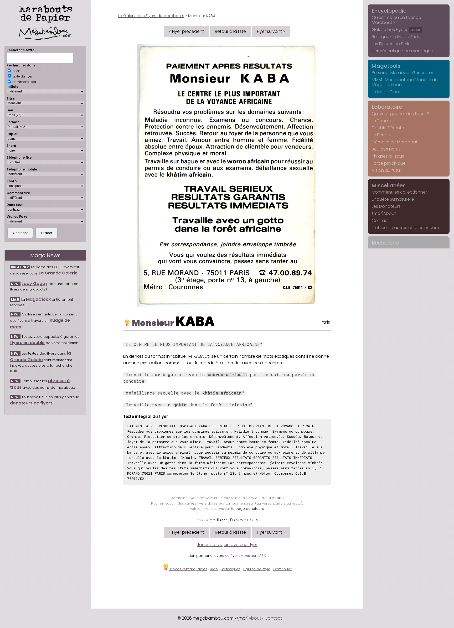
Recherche (385, 242)
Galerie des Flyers (396, 30)
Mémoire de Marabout (394, 142)
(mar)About (384, 213)
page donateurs (249, 508)
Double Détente (388, 128)
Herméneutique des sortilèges (402, 51)
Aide (214, 569)
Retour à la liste (230, 31)
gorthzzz (218, 520)
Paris (325, 322)
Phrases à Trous (388, 156)
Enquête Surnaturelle (393, 199)
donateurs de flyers (31, 403)
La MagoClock (386, 92)
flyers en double (27, 343)
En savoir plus (244, 520)
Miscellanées (389, 185)
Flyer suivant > (271, 31)
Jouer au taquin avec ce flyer (227, 545)
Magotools (386, 66)
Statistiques (230, 569)
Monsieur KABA (253, 555)
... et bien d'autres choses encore (405, 228)
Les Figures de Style (391, 44)
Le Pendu (381, 135)
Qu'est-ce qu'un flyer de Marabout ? (396, 19)
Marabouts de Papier (45, 13)
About (255, 618)
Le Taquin (381, 121)
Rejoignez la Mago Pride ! (397, 37)
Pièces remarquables (188, 569)
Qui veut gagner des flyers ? (400, 114)
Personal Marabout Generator (402, 73)
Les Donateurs (386, 206)
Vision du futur (386, 170)
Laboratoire (387, 107)
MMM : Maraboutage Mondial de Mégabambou (405, 82)
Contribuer (282, 569)
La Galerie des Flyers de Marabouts (151, 15)
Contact (380, 220)
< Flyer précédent (186, 31)
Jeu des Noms (386, 149)
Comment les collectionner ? (401, 192)
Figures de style (256, 569)
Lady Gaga (33, 284)
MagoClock (38, 299)
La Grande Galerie (58, 273)
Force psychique (389, 163)
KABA (195, 321)
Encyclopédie (389, 10)
